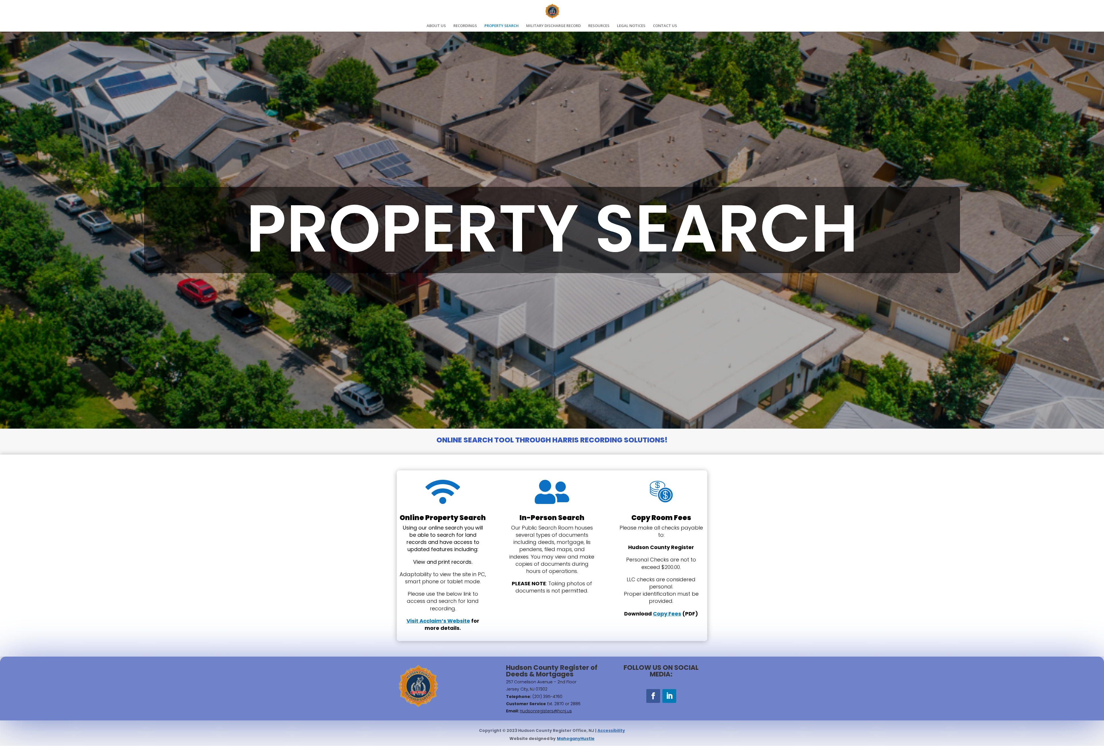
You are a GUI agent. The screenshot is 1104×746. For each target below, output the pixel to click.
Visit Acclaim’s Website (438, 620)
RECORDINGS (465, 26)
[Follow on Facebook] (653, 696)
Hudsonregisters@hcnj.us (546, 711)
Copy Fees (667, 613)
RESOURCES (599, 26)
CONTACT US (665, 26)
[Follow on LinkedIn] (669, 696)
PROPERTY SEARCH (501, 26)
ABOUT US (436, 26)
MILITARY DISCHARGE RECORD (553, 26)
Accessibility (611, 730)
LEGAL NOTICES (631, 26)
